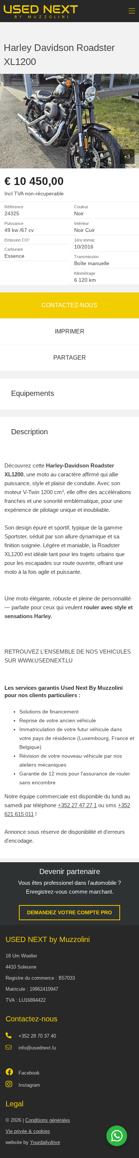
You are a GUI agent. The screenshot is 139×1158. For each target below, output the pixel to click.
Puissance (13, 223)
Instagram (29, 1085)
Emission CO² (17, 240)
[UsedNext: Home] (41, 9)
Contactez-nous (69, 305)
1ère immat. (84, 240)
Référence (13, 207)
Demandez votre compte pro (69, 912)
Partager (69, 357)
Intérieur (81, 223)
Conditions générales (47, 1120)
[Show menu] (128, 9)
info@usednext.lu (37, 1048)
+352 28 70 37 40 (37, 1036)
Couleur (81, 207)
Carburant (13, 249)
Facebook (29, 1073)
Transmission (86, 256)
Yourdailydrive (45, 1142)
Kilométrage (84, 273)
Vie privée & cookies (28, 1131)
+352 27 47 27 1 (77, 805)
